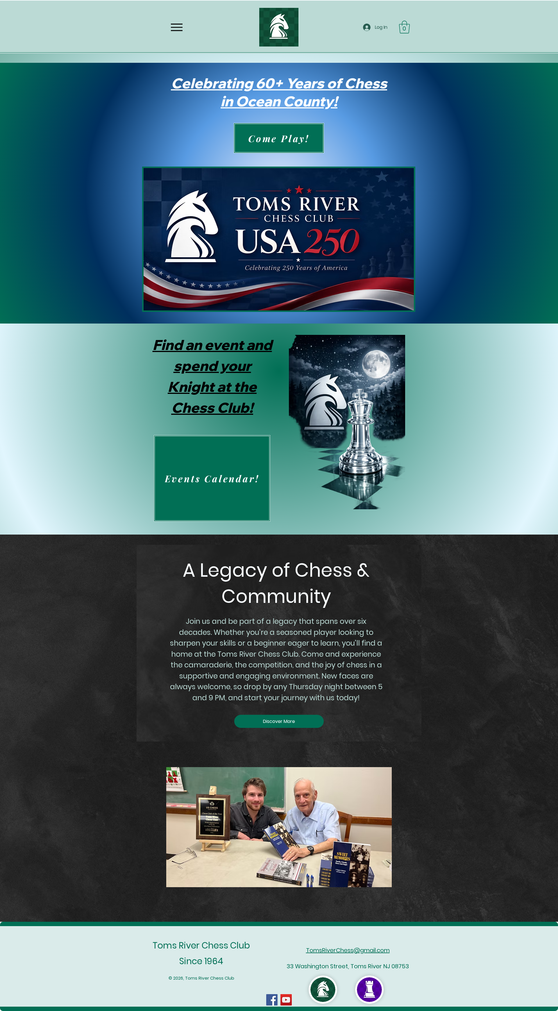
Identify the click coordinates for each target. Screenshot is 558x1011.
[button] (404, 27)
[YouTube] (286, 999)
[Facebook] (272, 999)
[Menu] (176, 27)
